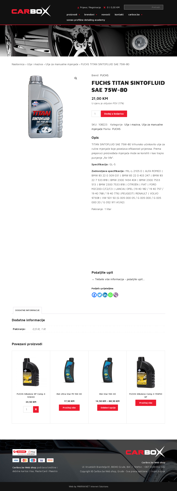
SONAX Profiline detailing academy (86, 19)
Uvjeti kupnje (158, 471)
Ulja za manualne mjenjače (61, 64)
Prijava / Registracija (90, 7)
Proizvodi (72, 14)
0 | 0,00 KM (113, 7)
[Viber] (115, 294)
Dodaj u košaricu (114, 113)
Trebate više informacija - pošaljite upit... (118, 279)
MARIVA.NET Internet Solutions (92, 486)
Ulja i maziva (35, 64)
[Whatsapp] (110, 294)
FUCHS (104, 75)
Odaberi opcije (108, 407)
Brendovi (89, 14)
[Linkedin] (105, 294)
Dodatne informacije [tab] (27, 310)
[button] (75, 78)
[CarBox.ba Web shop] (33, 10)
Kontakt (119, 14)
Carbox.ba (134, 14)
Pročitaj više (69, 407)
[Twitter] (99, 294)
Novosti (105, 14)
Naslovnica (18, 64)
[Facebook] (94, 294)
